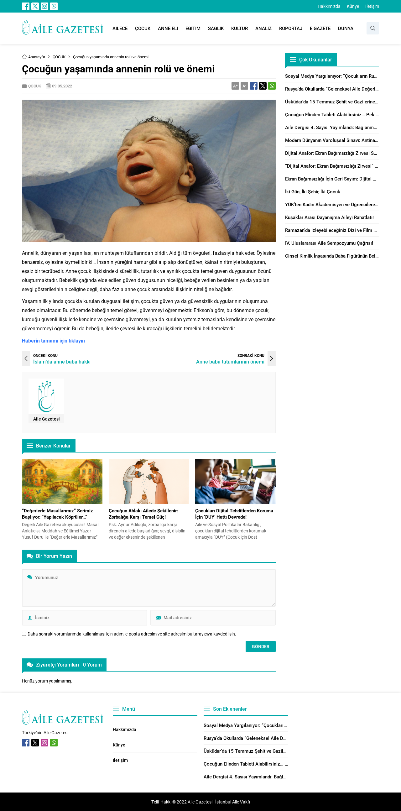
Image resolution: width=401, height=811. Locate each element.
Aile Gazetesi (46, 419)
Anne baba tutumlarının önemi (230, 361)
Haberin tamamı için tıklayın (53, 340)
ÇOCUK (59, 57)
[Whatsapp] (54, 6)
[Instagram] (44, 6)
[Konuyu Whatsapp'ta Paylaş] (272, 86)
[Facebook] (25, 6)
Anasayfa (36, 57)
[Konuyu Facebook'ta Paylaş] (254, 86)
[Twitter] (35, 6)
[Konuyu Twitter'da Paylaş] (263, 86)
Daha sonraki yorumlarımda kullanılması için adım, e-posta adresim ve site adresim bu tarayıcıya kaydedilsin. (132, 634)
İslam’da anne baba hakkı (62, 361)
